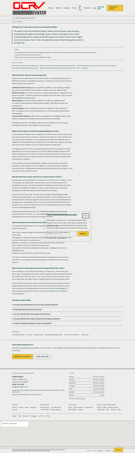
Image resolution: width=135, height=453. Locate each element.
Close (86, 216)
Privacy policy (61, 238)
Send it (83, 234)
